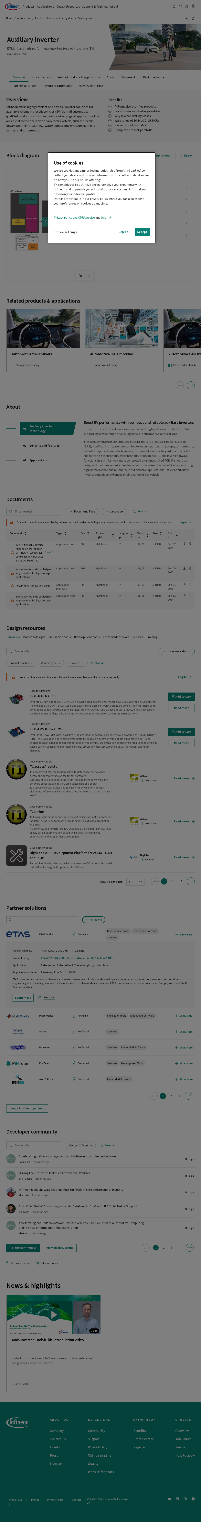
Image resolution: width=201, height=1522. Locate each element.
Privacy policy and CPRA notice (74, 217)
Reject (123, 232)
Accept (142, 232)
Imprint (106, 217)
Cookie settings (65, 232)
